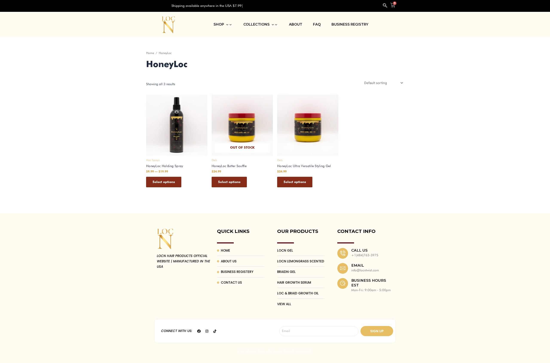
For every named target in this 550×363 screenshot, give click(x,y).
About (295, 24)
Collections (256, 24)
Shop (219, 24)
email (357, 265)
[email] (342, 268)
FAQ (317, 24)
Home (150, 53)
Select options (164, 182)
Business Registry (350, 24)
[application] (226, 24)
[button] (385, 6)
